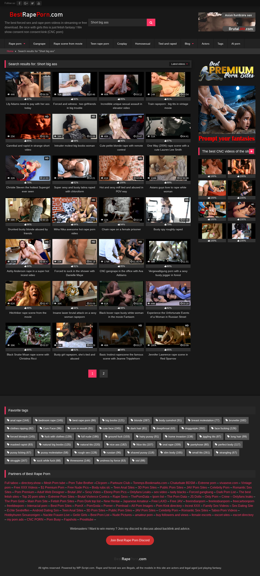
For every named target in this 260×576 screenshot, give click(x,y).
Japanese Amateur (135, 501)
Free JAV (176, 501)
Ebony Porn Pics (115, 492)
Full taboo (11, 483)
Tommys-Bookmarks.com (150, 483)
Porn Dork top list (88, 501)
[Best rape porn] (36, 15)
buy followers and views (172, 515)
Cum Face (52, 428)
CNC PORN (35, 519)
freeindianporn (195, 501)
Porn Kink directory (169, 505)
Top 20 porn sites (33, 496)
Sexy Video (93, 492)
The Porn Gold (14, 501)
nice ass (118, 444)
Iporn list (158, 496)
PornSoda (93, 505)
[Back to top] (248, 564)
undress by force (113, 460)
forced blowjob (22, 436)
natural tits (90, 444)
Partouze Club (120, 483)
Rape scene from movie (68, 43)
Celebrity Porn (220, 487)
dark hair (139, 428)
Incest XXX (192, 505)
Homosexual (142, 43)
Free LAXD (159, 501)
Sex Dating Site (242, 505)
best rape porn (84, 420)
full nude (90, 436)
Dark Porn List (226, 492)
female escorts (201, 515)
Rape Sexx (120, 496)
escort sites (222, 515)
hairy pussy (149, 436)
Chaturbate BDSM (182, 483)
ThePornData (140, 496)
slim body (173, 452)
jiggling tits (212, 436)
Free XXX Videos (25, 487)
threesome (80, 460)
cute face (112, 428)
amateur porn (144, 515)
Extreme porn (207, 483)
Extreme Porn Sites (61, 496)
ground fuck (119, 436)
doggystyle (195, 428)
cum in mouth (82, 428)
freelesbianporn (219, 501)
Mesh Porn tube (54, 483)
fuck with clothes (58, 436)
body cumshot (170, 420)
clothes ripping (21, 428)
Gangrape (39, 43)
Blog (187, 43)
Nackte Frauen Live (56, 515)
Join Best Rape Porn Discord (130, 540)
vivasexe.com (228, 483)
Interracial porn (37, 505)
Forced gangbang (201, 492)
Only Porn (211, 496)
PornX (79, 505)
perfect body (229, 444)
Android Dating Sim (45, 510)
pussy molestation (54, 452)
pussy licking (20, 452)
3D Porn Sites (147, 487)
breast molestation (205, 420)
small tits (201, 452)
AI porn (235, 43)
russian (114, 452)
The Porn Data (177, 496)
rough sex (87, 452)
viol (140, 460)
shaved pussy (142, 452)
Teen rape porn (100, 43)
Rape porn (15, 43)
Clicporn (101, 483)
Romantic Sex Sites (194, 510)
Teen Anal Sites (124, 487)
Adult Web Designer (50, 492)
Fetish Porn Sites (62, 501)
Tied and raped (167, 43)
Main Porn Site (38, 501)
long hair (239, 436)
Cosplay (122, 43)
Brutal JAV (75, 492)
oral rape (172, 444)
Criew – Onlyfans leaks (237, 496)
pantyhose (200, 444)
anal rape (19, 420)
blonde (142, 420)
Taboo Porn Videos (224, 510)
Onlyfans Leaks (140, 492)
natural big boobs (57, 444)
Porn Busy (54, 519)
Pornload (122, 505)
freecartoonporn (243, 501)
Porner (108, 505)
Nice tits (144, 444)
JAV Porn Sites (197, 487)
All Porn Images (142, 505)
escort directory (243, 515)
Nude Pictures (122, 515)
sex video (160, 492)
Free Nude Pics (78, 487)
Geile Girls (80, 515)
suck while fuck (49, 460)
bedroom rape (51, 420)
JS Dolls (196, 496)
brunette (237, 420)
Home (10, 51)
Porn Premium (24, 492)
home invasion (180, 436)
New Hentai (112, 501)
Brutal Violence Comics (93, 496)
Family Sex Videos (216, 505)
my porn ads (15, 519)
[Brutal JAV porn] (226, 30)
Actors (205, 43)
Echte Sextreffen (18, 510)
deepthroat (165, 428)
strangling (228, 452)
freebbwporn (15, 505)
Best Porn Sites (61, 505)
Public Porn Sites (171, 487)
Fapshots (70, 519)
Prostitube (86, 519)
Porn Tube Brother (81, 483)
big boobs (114, 420)
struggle (18, 460)
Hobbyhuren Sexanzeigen (22, 515)
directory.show (31, 483)
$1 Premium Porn (52, 487)
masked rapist (21, 444)
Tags (220, 43)
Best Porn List (99, 515)
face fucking (225, 428)
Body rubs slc (101, 487)
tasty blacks (178, 492)
